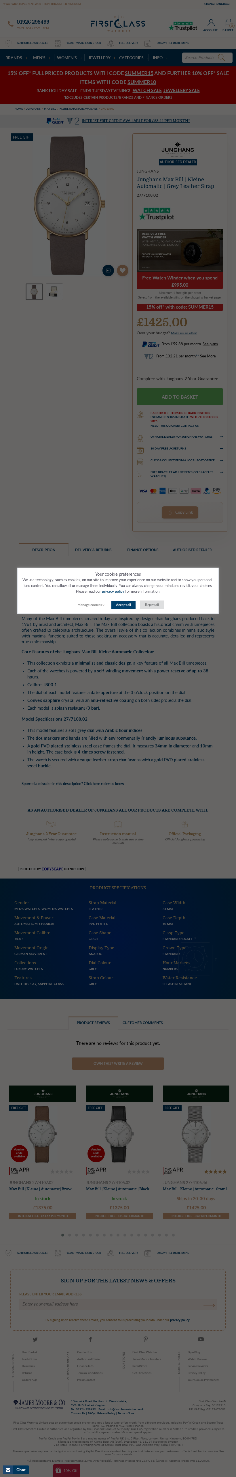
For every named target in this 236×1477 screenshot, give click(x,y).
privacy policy (113, 592)
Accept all (123, 605)
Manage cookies (89, 605)
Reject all (152, 605)
